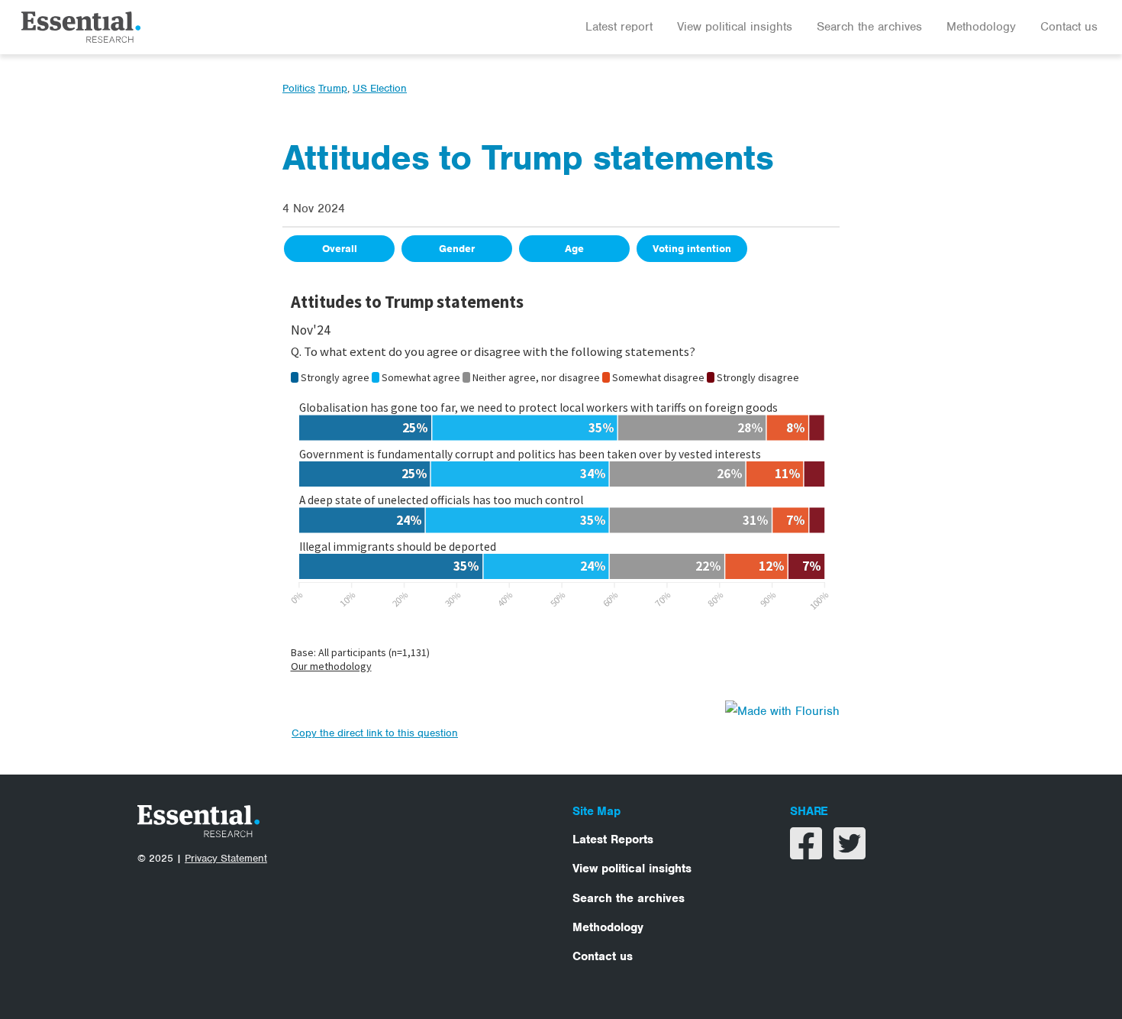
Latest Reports (612, 839)
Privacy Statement (226, 858)
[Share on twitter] (849, 853)
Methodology (981, 26)
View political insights (734, 26)
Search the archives (869, 26)
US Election (380, 88)
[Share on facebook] (808, 853)
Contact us (1069, 26)
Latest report (619, 26)
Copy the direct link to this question (375, 732)
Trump (332, 88)
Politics (298, 88)
